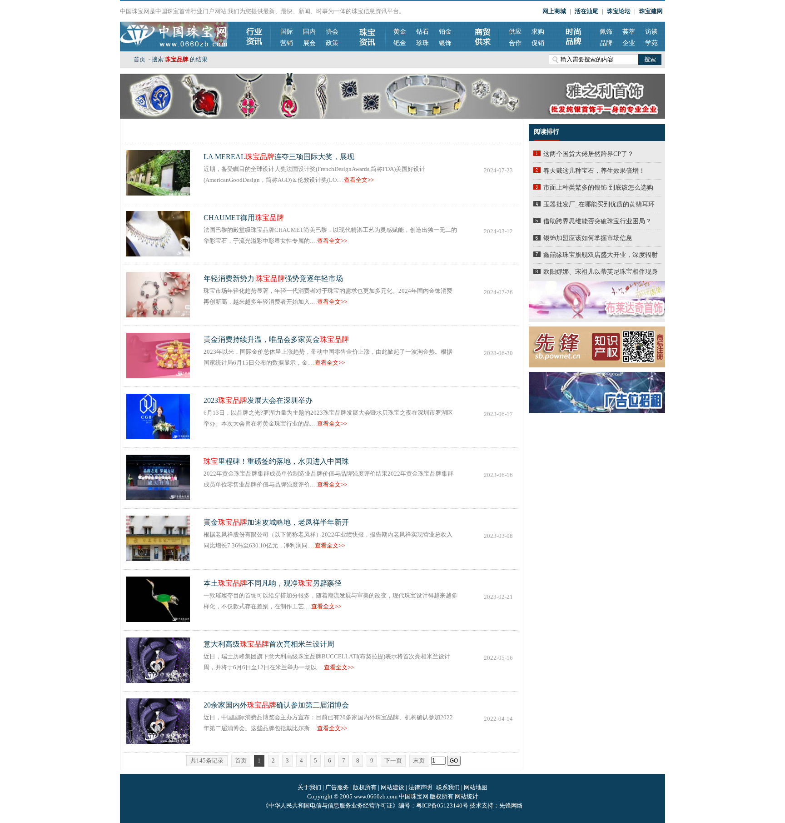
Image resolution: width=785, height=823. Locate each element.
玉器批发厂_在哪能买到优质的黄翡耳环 (599, 204)
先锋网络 (511, 805)
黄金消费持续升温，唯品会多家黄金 (276, 339)
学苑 (651, 43)
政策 (332, 43)
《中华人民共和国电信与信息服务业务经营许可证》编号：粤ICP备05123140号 (366, 805)
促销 (538, 43)
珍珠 (422, 43)
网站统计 (466, 796)
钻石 (422, 31)
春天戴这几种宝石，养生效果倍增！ (594, 170)
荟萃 (628, 31)
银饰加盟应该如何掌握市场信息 (587, 238)
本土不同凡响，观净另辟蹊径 (273, 583)
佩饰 (606, 31)
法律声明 (420, 787)
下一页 (393, 760)
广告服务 (337, 787)
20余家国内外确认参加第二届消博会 (276, 705)
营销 (286, 43)
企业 (628, 43)
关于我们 (309, 787)
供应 (515, 31)
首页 (139, 59)
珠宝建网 (651, 11)
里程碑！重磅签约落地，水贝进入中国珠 (276, 461)
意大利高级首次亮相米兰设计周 (269, 644)
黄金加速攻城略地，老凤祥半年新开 (276, 522)
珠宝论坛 (619, 11)
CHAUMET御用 (244, 217)
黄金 (399, 31)
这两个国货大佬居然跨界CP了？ (588, 154)
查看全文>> (359, 179)
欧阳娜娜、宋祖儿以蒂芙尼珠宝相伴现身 (600, 271)
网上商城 (554, 11)
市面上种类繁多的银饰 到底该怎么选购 (598, 187)
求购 (538, 31)
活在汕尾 (586, 11)
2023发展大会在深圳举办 (258, 400)
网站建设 (392, 787)
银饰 (445, 43)
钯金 (399, 43)
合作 (515, 43)
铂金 (445, 31)
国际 (286, 31)
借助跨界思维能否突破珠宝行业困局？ (597, 221)
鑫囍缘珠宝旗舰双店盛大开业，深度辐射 (600, 254)
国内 (309, 31)
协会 (332, 31)
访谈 (651, 31)
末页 (419, 760)
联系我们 (448, 787)
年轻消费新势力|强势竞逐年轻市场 (273, 278)
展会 (309, 43)
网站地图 (475, 787)
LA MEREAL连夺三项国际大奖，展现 (279, 157)
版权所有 (365, 787)
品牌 (606, 43)
